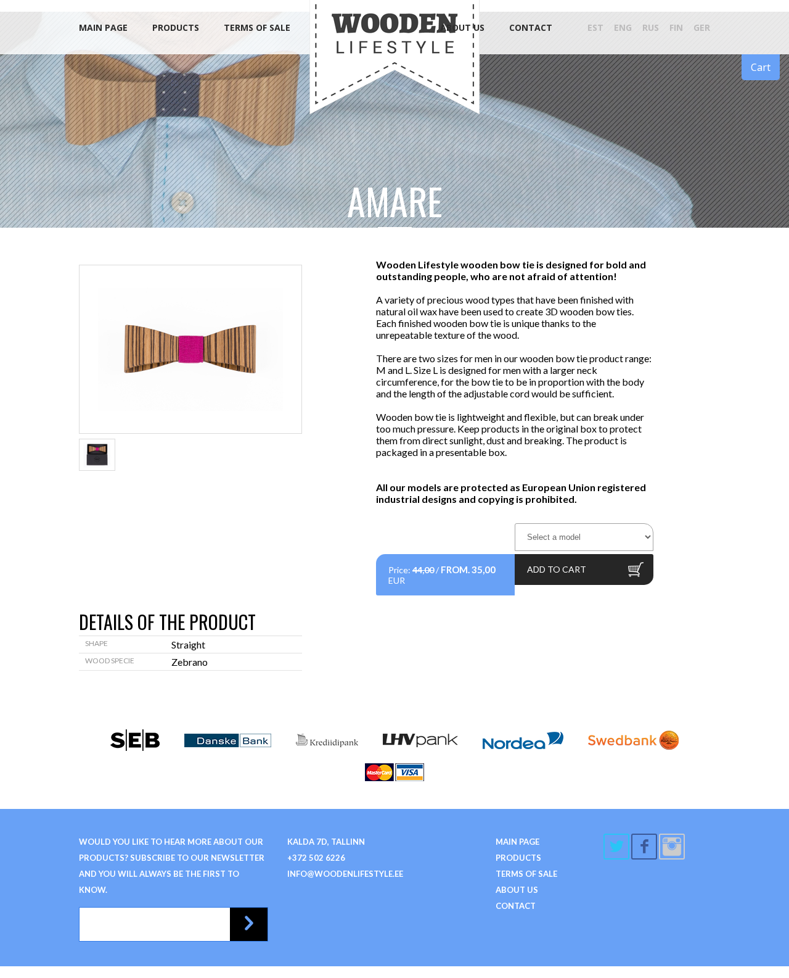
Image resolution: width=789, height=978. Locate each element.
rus (650, 27)
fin (676, 27)
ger (701, 27)
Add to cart (556, 569)
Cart (761, 67)
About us (462, 27)
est (595, 27)
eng (623, 27)
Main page (103, 27)
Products (175, 27)
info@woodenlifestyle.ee (345, 874)
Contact (530, 27)
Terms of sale (257, 27)
